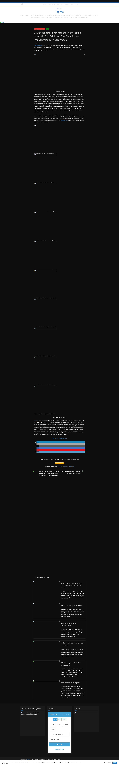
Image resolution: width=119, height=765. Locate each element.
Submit (72, 4)
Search (77, 4)
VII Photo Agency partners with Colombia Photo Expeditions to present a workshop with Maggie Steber (49, 473)
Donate (66, 4)
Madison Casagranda (39, 420)
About (44, 4)
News (58, 4)
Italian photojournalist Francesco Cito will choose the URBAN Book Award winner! (71, 585)
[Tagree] (22, 4)
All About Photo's (64, 120)
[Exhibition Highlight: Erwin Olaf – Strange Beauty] (46, 661)
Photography (52, 4)
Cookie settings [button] (107, 762)
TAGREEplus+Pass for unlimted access (65, 466)
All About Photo (38, 45)
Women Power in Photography (70, 683)
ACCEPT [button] (114, 762)
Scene (47, 29)
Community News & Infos (39, 29)
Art (62, 4)
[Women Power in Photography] (46, 681)
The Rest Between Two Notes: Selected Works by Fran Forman (71, 472)
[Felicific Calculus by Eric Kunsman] (46, 604)
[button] (37, 442)
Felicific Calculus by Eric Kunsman (71, 605)
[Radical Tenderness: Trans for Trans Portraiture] (46, 641)
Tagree (59, 12)
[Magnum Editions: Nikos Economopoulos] (46, 621)
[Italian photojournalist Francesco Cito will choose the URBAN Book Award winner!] (46, 581)
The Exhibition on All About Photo (59, 438)
